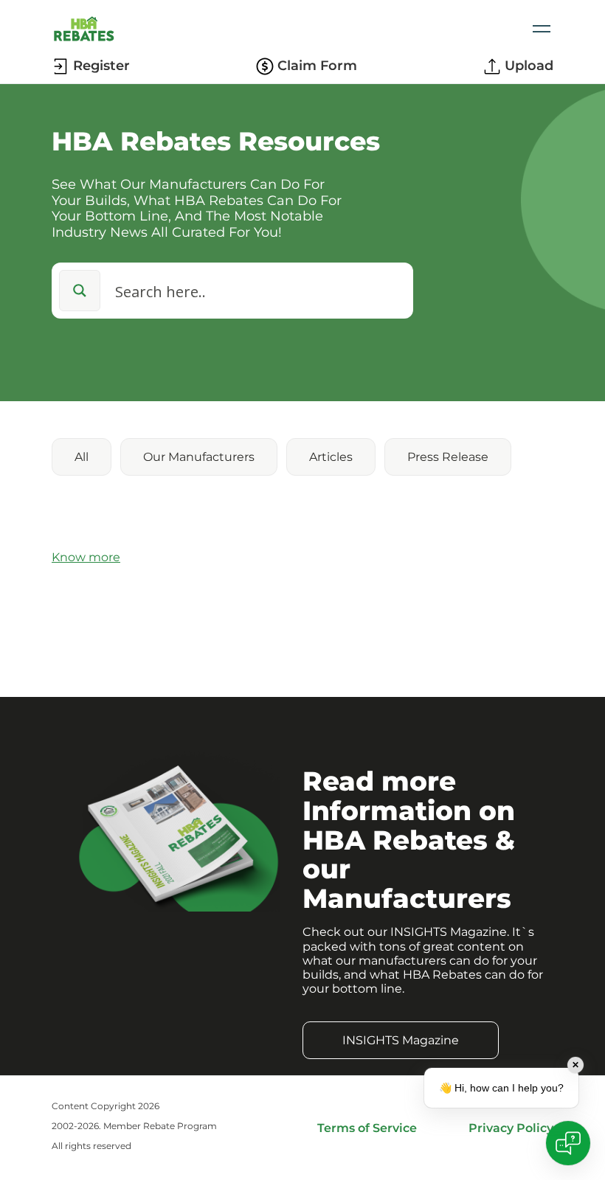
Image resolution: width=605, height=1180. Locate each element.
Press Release (447, 457)
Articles (331, 457)
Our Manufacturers (199, 457)
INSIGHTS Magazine (400, 1040)
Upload (529, 66)
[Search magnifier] (79, 290)
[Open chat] (568, 1143)
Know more (86, 557)
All (82, 457)
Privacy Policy (511, 1128)
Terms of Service (367, 1128)
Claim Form (317, 66)
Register (101, 66)
